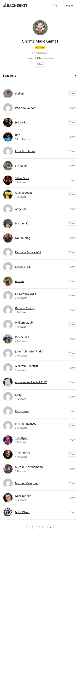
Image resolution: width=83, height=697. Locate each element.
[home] (15, 5)
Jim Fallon (21, 165)
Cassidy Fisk (22, 267)
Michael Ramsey (25, 423)
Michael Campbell (26, 483)
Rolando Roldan (25, 108)
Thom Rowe (22, 452)
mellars (20, 93)
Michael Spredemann (29, 467)
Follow (40, 64)
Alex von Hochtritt (26, 366)
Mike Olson (22, 512)
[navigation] (40, 75)
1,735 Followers (40, 53)
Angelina (21, 209)
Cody (18, 395)
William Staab (24, 322)
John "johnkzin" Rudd (29, 351)
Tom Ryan (21, 438)
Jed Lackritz (22, 122)
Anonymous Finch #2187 (31, 382)
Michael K (21, 223)
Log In (69, 5)
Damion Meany (25, 308)
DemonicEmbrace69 (28, 252)
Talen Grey (22, 178)
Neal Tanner (23, 496)
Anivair (19, 281)
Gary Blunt (22, 411)
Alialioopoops (23, 192)
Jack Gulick (22, 337)
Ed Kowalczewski (26, 293)
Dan (17, 135)
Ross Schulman (25, 151)
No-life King (22, 238)
